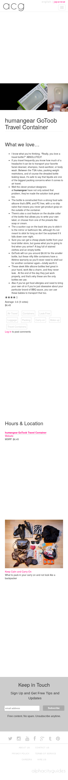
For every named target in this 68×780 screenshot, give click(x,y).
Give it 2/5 (9, 297)
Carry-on (40, 320)
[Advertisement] (34, 47)
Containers (28, 313)
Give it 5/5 (17, 297)
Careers (27, 759)
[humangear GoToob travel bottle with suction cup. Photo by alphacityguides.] (57, 93)
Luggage (12, 320)
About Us (24, 747)
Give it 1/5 (6, 297)
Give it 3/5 (11, 297)
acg (13, 5)
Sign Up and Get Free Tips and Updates (35, 695)
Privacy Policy (21, 753)
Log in (8, 331)
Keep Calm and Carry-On (18, 571)
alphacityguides (49, 770)
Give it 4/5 (14, 297)
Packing (26, 320)
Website (9, 435)
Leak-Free (44, 313)
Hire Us (41, 759)
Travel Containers (17, 326)
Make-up (54, 320)
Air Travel (12, 313)
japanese (60, 1)
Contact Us (42, 747)
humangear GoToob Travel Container (25, 432)
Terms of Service (45, 753)
